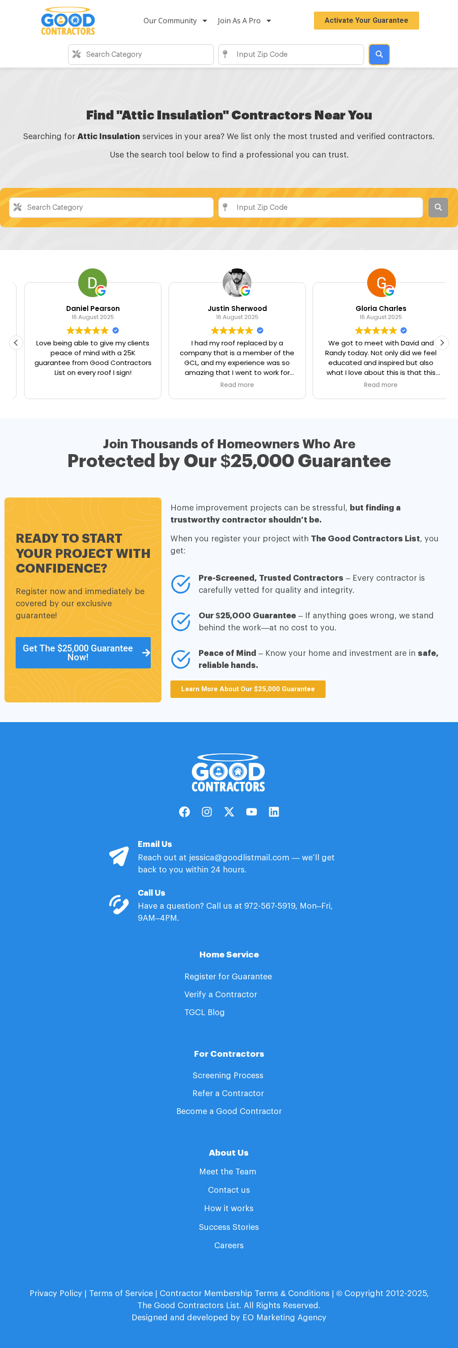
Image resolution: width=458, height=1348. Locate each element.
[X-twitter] (229, 811)
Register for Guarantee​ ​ (229, 977)
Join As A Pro (239, 21)
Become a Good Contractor (229, 1111)
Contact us (229, 1190)
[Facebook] (184, 811)
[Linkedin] (274, 811)
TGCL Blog (204, 1012)
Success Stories (229, 1227)
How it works (229, 1208)
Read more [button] (229, 385)
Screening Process (229, 1076)
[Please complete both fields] (379, 54)
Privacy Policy (56, 1293)
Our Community (170, 21)
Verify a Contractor (220, 995)
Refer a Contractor (229, 1093)
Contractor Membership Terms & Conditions (245, 1293)
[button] (442, 342)
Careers (229, 1246)
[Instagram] (206, 811)
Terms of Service (121, 1293)
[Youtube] (251, 811)
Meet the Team (229, 1172)
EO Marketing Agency (283, 1318)
